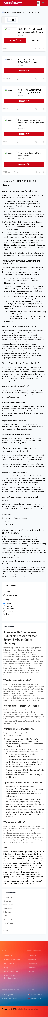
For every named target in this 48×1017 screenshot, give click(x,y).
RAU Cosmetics (9, 897)
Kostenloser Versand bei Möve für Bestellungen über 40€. (31, 123)
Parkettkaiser (8, 923)
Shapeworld (7, 908)
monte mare (8, 905)
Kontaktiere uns (11, 971)
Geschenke (32, 963)
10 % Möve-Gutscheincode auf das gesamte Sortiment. (30, 30)
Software (32, 971)
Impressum (9, 963)
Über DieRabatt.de (12, 959)
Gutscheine (32, 955)
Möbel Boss (8, 919)
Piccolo (6, 926)
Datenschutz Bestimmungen (11, 976)
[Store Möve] (5, 12)
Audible (6, 930)
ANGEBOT (22, 71)
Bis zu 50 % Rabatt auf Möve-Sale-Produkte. (28, 60)
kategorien (9, 994)
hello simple (7, 912)
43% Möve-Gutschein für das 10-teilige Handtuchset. (30, 91)
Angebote (32, 959)
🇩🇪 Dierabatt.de (34, 998)
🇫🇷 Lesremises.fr (35, 994)
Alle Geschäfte (10, 998)
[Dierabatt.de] (12, 3)
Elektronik (32, 967)
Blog (6, 967)
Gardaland (7, 901)
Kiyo (5, 915)
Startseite (8, 955)
